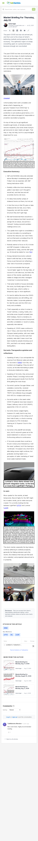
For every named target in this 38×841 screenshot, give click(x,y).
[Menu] (3, 3)
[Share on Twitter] (9, 30)
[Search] (33, 9)
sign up (14, 717)
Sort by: (5, 710)
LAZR (6, 508)
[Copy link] (28, 30)
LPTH (19, 505)
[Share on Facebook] (20, 30)
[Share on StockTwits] (13, 30)
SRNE (20, 362)
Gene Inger (12, 24)
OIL (31, 252)
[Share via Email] (24, 30)
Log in (8, 717)
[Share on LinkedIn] (17, 30)
